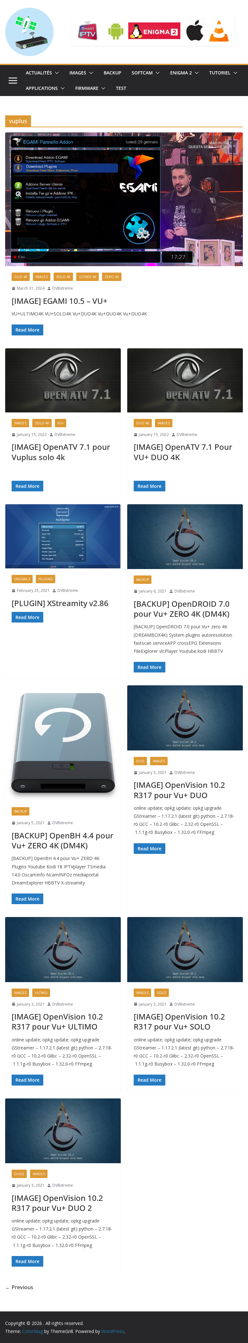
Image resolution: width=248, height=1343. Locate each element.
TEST (121, 88)
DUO (140, 761)
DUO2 (19, 1174)
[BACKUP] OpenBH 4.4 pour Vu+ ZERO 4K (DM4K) (62, 840)
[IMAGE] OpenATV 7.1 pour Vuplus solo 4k (61, 451)
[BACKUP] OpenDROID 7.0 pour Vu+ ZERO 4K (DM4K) (182, 608)
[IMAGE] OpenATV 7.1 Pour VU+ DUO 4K (183, 451)
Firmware (86, 88)
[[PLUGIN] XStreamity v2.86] (63, 536)
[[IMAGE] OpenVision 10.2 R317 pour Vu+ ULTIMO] (63, 949)
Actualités (39, 73)
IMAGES (77, 73)
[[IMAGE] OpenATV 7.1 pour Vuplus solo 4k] (63, 380)
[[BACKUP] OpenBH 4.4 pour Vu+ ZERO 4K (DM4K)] (63, 743)
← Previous (19, 1287)
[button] (55, 72)
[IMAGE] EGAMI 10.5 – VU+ (60, 300)
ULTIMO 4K (87, 277)
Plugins (45, 579)
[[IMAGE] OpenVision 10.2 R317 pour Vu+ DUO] (185, 717)
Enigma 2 (181, 73)
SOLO (161, 992)
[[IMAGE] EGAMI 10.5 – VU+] (124, 199)
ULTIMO (41, 992)
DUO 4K (20, 277)
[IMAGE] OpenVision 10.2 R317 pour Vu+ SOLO (179, 1021)
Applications (42, 88)
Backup (112, 73)
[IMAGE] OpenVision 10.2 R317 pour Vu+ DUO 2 (57, 1203)
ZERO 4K (112, 277)
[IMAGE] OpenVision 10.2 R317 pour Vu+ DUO (179, 789)
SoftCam (142, 73)
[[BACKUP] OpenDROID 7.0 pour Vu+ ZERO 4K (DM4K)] (185, 536)
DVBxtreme (62, 288)
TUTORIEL (220, 73)
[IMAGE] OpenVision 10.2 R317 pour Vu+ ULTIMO (57, 1021)
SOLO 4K (63, 277)
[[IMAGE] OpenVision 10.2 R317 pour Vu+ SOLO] (185, 949)
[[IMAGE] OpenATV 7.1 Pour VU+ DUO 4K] (185, 380)
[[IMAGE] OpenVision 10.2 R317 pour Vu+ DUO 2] (63, 1130)
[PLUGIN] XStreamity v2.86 (60, 603)
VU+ (60, 423)
